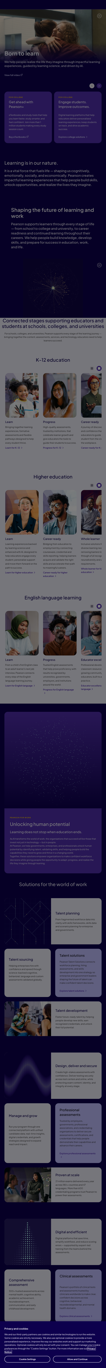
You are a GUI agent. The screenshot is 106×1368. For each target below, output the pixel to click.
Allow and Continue (77, 1359)
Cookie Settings (27, 1359)
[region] (53, 1344)
